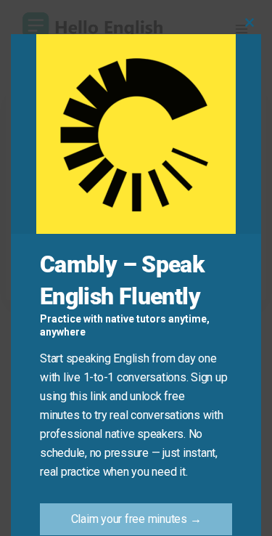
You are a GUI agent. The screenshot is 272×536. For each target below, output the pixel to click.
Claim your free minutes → (136, 519)
